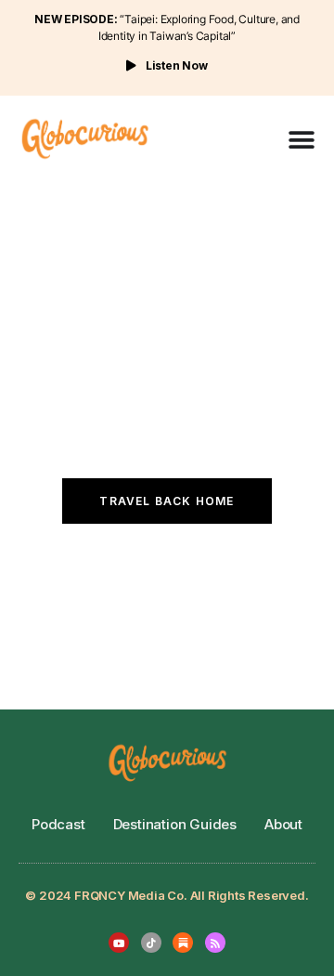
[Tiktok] (151, 942)
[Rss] (215, 942)
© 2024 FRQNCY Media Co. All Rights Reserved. (166, 895)
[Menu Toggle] (301, 140)
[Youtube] (119, 942)
